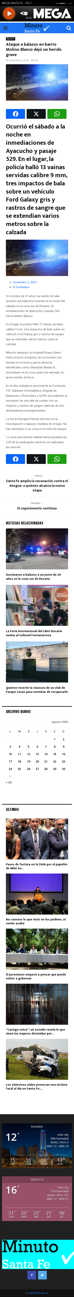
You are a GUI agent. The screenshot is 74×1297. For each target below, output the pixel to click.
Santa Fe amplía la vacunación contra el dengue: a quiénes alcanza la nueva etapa (37, 485)
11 (19, 754)
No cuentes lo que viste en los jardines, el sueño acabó (36, 921)
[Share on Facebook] (15, 114)
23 (63, 761)
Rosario (10, 39)
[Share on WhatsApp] (57, 114)
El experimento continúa (37, 508)
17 (10, 761)
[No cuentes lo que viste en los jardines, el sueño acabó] (37, 894)
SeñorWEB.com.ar (38, 1293)
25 (19, 769)
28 (45, 769)
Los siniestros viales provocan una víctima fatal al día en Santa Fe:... (36, 1086)
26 (28, 769)
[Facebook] (31, 1275)
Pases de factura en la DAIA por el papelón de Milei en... (36, 866)
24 (10, 769)
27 (37, 769)
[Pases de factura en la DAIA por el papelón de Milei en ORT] (37, 838)
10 (10, 754)
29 (54, 769)
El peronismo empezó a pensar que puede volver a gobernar (36, 976)
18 (19, 761)
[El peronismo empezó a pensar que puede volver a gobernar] (37, 949)
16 (63, 754)
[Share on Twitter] (36, 114)
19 (28, 761)
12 (28, 754)
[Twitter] (42, 1275)
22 (54, 761)
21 (45, 761)
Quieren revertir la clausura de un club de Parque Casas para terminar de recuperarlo (37, 690)
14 (45, 754)
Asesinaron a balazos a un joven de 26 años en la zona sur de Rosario (33, 577)
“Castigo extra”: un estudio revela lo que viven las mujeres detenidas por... (35, 1031)
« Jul (9, 782)
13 (37, 754)
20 (37, 761)
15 (54, 754)
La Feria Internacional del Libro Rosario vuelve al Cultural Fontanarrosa (34, 633)
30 (63, 769)
